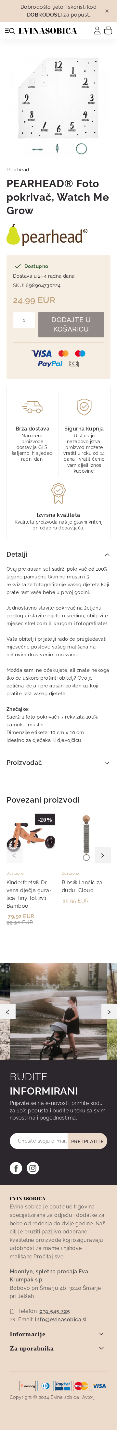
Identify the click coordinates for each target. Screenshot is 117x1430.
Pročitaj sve (48, 1257)
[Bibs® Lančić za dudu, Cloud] (86, 860)
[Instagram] (33, 1168)
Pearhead (17, 170)
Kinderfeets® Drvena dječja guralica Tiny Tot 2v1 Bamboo (29, 894)
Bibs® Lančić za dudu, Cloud (82, 886)
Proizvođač (24, 763)
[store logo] (48, 31)
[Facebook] (16, 1168)
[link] (97, 30)
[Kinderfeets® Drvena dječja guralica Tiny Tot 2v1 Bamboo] (30, 860)
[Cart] (108, 30)
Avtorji (89, 1397)
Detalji (16, 554)
